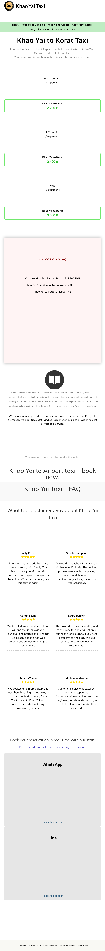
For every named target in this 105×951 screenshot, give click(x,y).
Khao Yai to (49, 211)
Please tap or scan (52, 822)
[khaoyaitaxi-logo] (24, 2)
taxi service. (57, 423)
